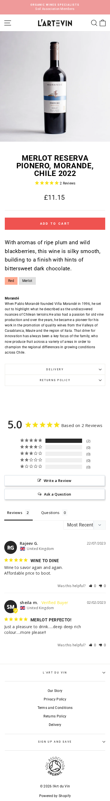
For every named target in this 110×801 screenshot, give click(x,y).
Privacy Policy (55, 699)
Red (11, 281)
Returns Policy (55, 380)
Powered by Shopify (55, 796)
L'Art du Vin (55, 672)
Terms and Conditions (55, 708)
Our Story (55, 691)
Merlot (27, 281)
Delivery (54, 369)
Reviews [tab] (14, 512)
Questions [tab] (50, 512)
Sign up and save (55, 741)
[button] (92, 585)
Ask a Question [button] (57, 494)
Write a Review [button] (58, 480)
